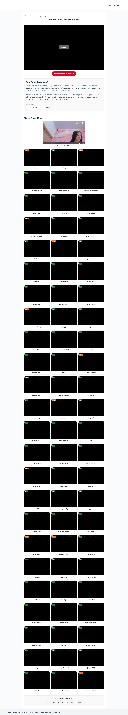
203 (79, 702)
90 (72, 702)
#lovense (35, 107)
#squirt (47, 107)
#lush (41, 107)
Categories (117, 5)
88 (63, 702)
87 (58, 702)
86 (54, 702)
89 (67, 702)
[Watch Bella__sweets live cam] (64, 132)
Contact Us (56, 712)
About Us (24, 712)
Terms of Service (46, 712)
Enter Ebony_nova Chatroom (64, 74)
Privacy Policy (34, 712)
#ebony (29, 107)
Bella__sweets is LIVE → (64, 146)
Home (109, 5)
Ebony (39, 16)
